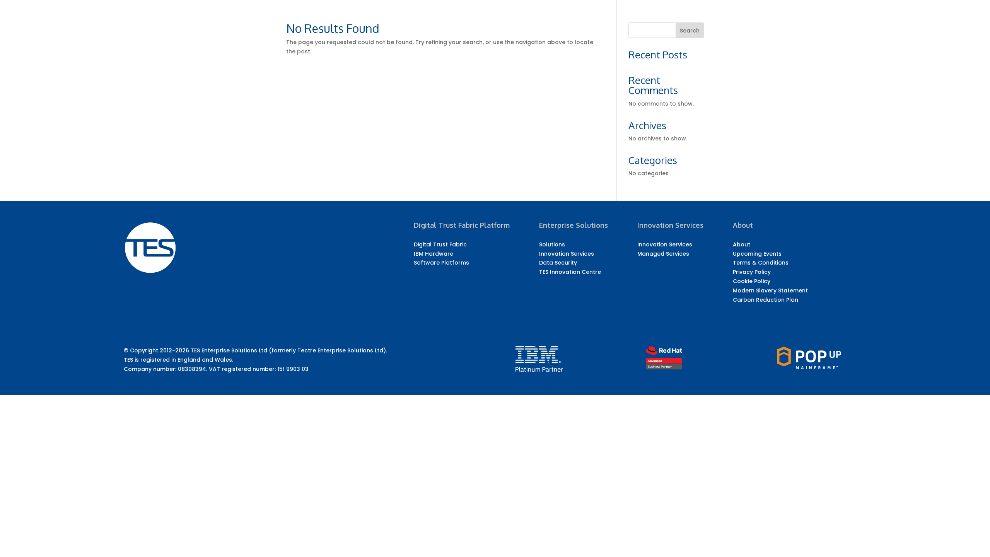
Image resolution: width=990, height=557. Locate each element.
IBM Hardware (433, 254)
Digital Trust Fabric (440, 244)
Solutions (552, 244)
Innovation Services (566, 254)
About (741, 244)
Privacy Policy (752, 272)
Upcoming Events (757, 254)
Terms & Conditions (761, 263)
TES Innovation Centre (570, 272)
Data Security (558, 263)
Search (690, 30)
